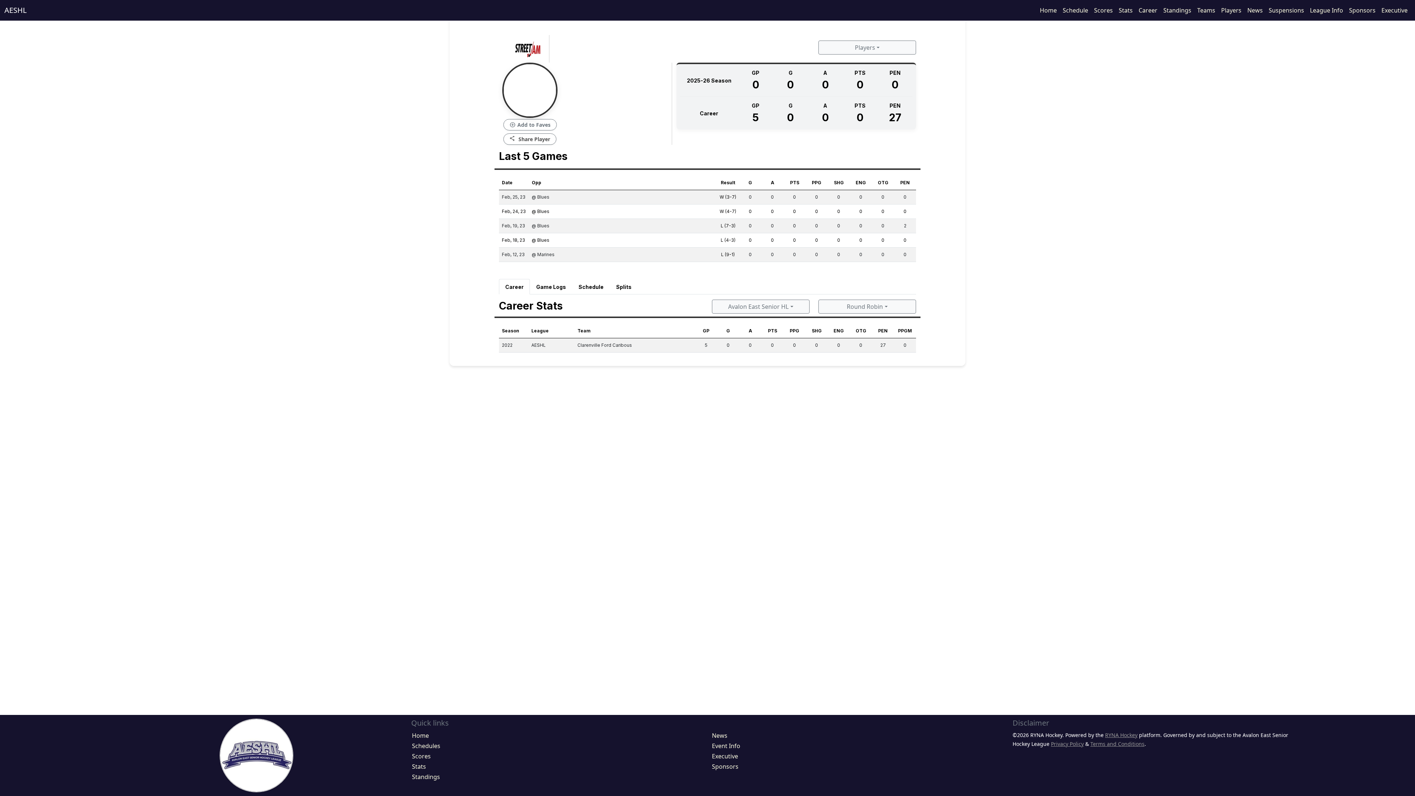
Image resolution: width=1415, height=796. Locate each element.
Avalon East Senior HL (758, 307)
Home (1048, 10)
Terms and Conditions (1117, 743)
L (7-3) (728, 225)
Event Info (726, 746)
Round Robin (865, 307)
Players (1231, 10)
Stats (1126, 10)
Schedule (1075, 10)
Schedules (426, 746)
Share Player (530, 139)
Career (1148, 10)
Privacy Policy (1067, 743)
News (1255, 10)
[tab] (514, 286)
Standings (1177, 10)
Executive (1394, 10)
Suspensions (1286, 10)
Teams (1206, 10)
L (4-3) (728, 240)
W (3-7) (728, 197)
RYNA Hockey (1121, 735)
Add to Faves (530, 125)
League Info (1326, 10)
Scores (1103, 10)
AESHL (15, 10)
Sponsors (1362, 10)
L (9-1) (728, 254)
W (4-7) (728, 211)
